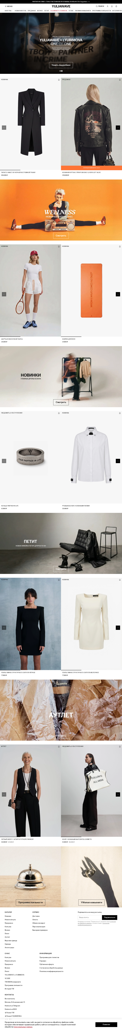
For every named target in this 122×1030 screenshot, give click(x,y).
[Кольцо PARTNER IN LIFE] (30, 457)
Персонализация (38, 927)
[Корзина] (116, 6)
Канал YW (10, 1013)
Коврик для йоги (68, 339)
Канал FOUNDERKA (14, 1016)
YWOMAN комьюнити (83, 11)
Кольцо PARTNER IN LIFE (10, 506)
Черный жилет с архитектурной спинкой (17, 839)
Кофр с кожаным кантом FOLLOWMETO (77, 839)
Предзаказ (32, 11)
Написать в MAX (11, 1009)
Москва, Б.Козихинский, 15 (15, 1002)
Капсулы (8, 927)
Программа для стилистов (49, 957)
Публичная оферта (47, 964)
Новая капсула (20, 11)
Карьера (43, 961)
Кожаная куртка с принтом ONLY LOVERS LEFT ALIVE (81, 172)
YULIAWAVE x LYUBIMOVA (58, 11)
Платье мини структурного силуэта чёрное (18, 673)
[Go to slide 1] (60, 71)
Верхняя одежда (11, 941)
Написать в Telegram (12, 1006)
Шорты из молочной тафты (12, 339)
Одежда (8, 944)
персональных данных (23, 1027)
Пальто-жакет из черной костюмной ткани (18, 172)
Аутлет (7, 937)
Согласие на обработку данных (51, 968)
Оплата (35, 920)
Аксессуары (9, 948)
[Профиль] (108, 6)
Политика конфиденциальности (51, 971)
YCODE (71, 11)
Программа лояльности (101, 11)
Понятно (106, 1024)
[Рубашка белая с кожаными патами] (91, 457)
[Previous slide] (4, 127)
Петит (46, 11)
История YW (117, 11)
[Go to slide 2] (61, 70)
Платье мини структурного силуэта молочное (80, 673)
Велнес (40, 11)
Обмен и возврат (38, 923)
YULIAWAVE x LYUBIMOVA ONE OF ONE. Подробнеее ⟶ (61, 2)
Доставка (36, 916)
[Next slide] (118, 127)
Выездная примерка (40, 930)
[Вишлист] (112, 6)
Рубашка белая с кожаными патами (76, 506)
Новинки (8, 916)
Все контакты (10, 999)
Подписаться (109, 917)
